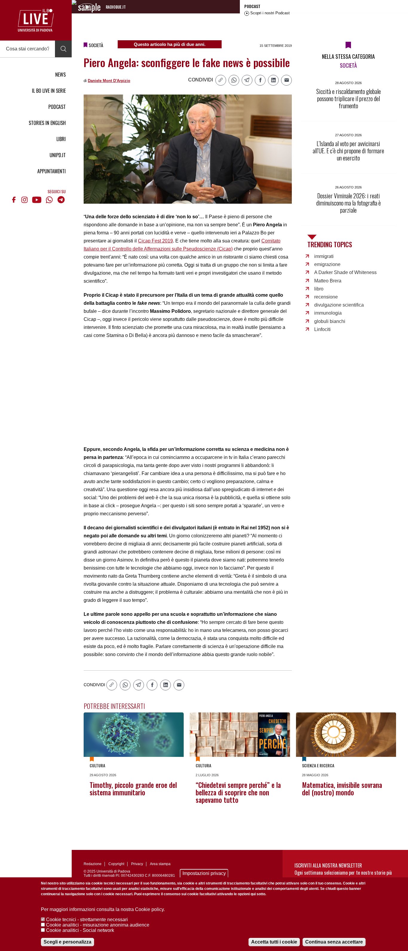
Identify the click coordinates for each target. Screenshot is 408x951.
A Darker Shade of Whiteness (345, 272)
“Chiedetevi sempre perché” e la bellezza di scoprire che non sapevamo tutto (238, 792)
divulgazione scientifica (339, 304)
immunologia (328, 313)
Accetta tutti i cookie (274, 941)
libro (318, 288)
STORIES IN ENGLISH (47, 122)
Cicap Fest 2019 (155, 240)
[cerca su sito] (63, 49)
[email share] (286, 80)
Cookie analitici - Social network (80, 930)
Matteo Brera (327, 280)
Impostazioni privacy (204, 873)
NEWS (60, 74)
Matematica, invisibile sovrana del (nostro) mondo (342, 788)
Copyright (116, 864)
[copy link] (220, 80)
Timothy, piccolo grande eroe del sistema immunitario (133, 788)
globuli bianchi (329, 321)
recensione (326, 296)
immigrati (324, 256)
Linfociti (322, 329)
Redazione (93, 864)
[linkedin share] (273, 80)
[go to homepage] (36, 20)
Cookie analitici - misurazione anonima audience (97, 924)
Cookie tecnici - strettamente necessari (87, 919)
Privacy (137, 864)
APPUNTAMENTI (51, 171)
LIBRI (61, 139)
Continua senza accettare (334, 941)
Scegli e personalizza (67, 941)
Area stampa (160, 864)
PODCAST (57, 106)
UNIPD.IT (58, 155)
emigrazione (327, 264)
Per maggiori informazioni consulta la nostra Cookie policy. (103, 909)
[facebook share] (260, 80)
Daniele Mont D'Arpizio (109, 80)
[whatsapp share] (233, 80)
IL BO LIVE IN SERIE (49, 90)
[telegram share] (247, 80)
